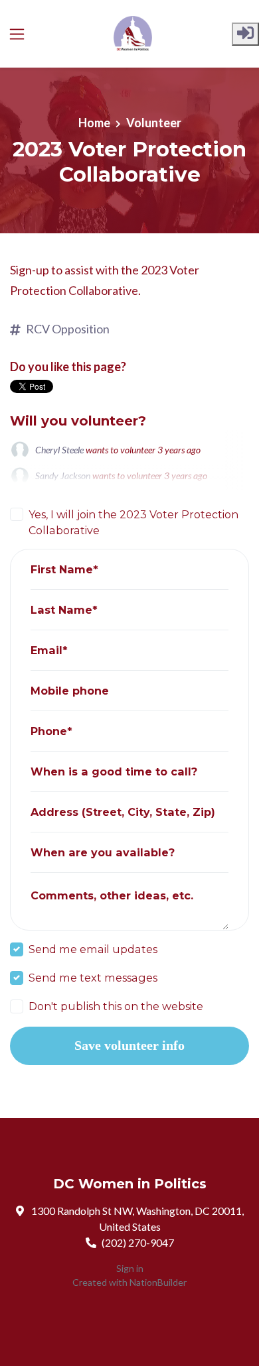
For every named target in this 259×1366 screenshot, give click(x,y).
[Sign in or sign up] (245, 34)
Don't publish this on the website (116, 1006)
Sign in (129, 1268)
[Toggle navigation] (17, 34)
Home (94, 122)
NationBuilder (158, 1282)
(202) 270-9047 (138, 1242)
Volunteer (153, 122)
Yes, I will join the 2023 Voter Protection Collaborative (133, 522)
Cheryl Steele (59, 449)
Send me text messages (93, 977)
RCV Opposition (68, 328)
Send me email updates (93, 949)
